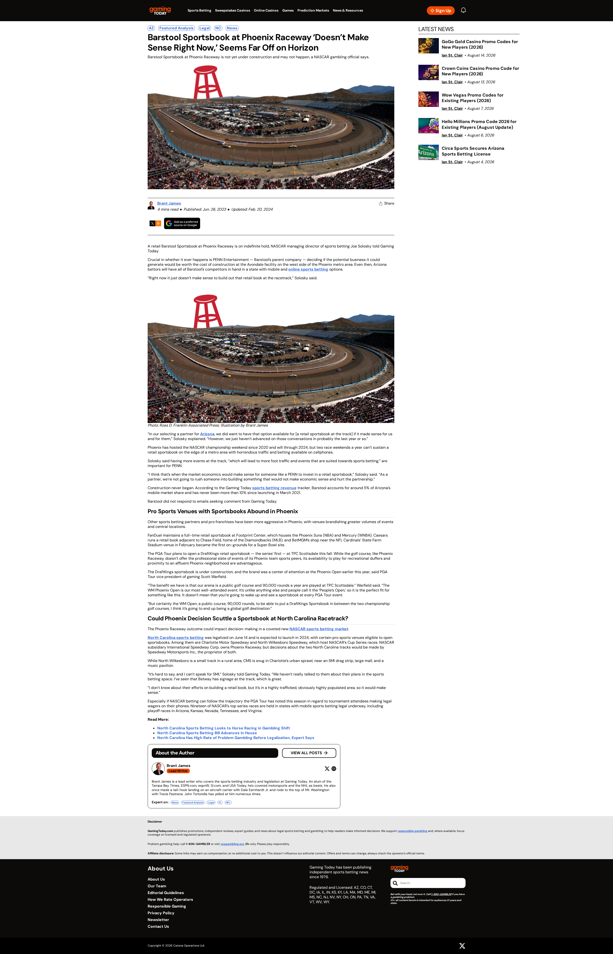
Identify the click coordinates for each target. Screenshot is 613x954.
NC (218, 28)
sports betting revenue (274, 487)
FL (220, 802)
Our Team (157, 886)
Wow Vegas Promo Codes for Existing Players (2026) (473, 98)
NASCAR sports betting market (319, 628)
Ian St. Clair (452, 55)
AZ (151, 28)
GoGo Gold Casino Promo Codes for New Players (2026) (480, 44)
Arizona (207, 433)
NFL (228, 802)
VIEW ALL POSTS (306, 752)
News (232, 28)
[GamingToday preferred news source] (182, 223)
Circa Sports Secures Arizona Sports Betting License (473, 151)
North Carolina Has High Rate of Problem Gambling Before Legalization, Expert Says (235, 737)
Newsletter (158, 919)
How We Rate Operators (170, 899)
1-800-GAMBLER (441, 894)
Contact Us (158, 926)
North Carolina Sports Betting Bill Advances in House (207, 732)
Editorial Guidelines (166, 892)
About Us (156, 879)
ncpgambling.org (232, 844)
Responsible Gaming (167, 906)
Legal (204, 28)
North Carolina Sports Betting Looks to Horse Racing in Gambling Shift (223, 728)
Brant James (169, 203)
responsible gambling (412, 831)
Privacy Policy (161, 913)
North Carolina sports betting (176, 637)
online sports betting (308, 269)
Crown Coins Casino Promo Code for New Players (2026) (480, 71)
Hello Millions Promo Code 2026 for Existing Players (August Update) (479, 124)
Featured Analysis (176, 28)
